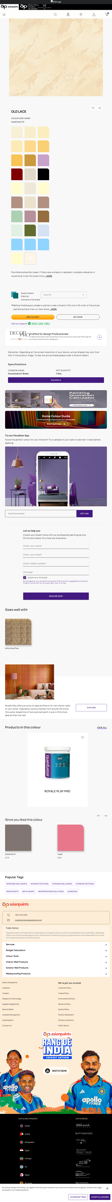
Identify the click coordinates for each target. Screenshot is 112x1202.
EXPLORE (91, 707)
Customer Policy (64, 988)
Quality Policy (63, 1009)
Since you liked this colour (23, 819)
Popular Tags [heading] (14, 877)
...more (48, 276)
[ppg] (84, 1163)
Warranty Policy (64, 1004)
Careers (5, 993)
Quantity (47, 294)
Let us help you (31, 530)
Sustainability (7, 1020)
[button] (94, 14)
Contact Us (7, 1025)
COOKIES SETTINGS (78, 1197)
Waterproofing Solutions (51, 891)
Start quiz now (54, 423)
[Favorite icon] (82, 737)
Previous (98, 816)
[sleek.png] (84, 1125)
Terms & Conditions (66, 1020)
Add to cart (33, 317)
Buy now (78, 317)
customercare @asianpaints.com (28, 920)
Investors (6, 988)
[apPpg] (84, 1174)
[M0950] (56, 57)
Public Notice (63, 1025)
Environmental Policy (66, 999)
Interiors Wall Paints (16, 884)
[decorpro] (84, 1141)
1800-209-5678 (21, 915)
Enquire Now (56, 596)
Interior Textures (39, 884)
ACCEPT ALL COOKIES (100, 1197)
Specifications (17, 364)
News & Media (7, 1009)
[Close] (107, 1188)
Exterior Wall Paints (62, 884)
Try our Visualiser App (17, 435)
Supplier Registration (10, 1004)
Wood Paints (12, 891)
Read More (56, 380)
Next (105, 816)
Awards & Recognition (11, 1015)
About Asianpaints (9, 982)
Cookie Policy (63, 993)
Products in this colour (23, 727)
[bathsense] (84, 1133)
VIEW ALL (102, 728)
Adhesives (72, 891)
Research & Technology (11, 999)
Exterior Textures (85, 884)
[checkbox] (24, 577)
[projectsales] (84, 1151)
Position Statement (66, 1015)
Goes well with (16, 609)
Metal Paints (28, 891)
